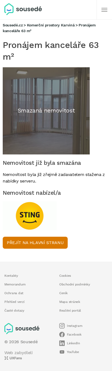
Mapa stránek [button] (69, 302)
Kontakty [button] (11, 276)
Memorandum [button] (14, 284)
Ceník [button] (63, 293)
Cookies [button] (65, 276)
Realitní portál (70, 310)
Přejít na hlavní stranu (35, 242)
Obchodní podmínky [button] (74, 284)
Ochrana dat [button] (13, 293)
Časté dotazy (14, 310)
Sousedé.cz (13, 25)
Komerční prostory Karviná (51, 25)
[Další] (104, 10)
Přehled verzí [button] (14, 302)
